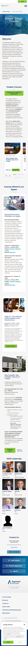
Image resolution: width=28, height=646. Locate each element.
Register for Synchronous (19, 450)
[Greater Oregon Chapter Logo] (5, 5)
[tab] (14, 174)
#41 (14, 424)
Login (22, 1)
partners (8, 633)
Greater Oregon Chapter (17, 11)
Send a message (14, 552)
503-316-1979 (14, 547)
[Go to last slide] (6, 175)
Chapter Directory (6, 11)
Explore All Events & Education (14, 93)
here (6, 638)
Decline (20, 642)
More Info (12, 252)
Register (16, 170)
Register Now (10, 346)
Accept (8, 642)
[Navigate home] (14, 582)
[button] (24, 624)
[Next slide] (9, 175)
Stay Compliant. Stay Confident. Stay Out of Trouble (12, 160)
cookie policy (19, 636)
